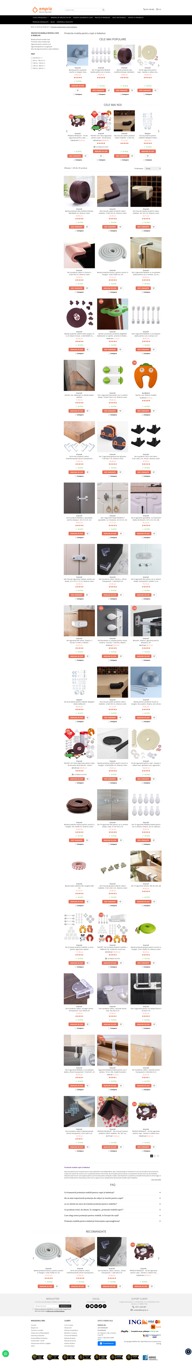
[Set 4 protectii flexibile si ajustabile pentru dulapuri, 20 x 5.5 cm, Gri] (79, 498)
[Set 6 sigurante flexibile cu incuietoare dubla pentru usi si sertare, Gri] (146, 314)
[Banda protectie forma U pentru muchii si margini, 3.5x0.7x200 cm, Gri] (112, 252)
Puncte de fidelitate (70, 1335)
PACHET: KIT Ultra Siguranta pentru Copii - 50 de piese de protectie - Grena (101, 137)
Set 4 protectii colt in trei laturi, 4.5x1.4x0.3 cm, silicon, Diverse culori (146, 457)
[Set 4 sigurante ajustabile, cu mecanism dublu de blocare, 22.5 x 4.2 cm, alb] (146, 498)
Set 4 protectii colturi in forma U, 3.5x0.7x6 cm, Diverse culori (79, 273)
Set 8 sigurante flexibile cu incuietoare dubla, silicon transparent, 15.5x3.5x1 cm (79, 1071)
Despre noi (34, 1328)
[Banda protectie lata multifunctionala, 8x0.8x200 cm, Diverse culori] (124, 55)
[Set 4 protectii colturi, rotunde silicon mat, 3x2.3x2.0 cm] (112, 988)
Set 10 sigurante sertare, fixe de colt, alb (146, 886)
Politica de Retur (69, 1343)
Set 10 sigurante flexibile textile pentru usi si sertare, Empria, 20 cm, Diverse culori (101, 71)
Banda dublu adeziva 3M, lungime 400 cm (79, 887)
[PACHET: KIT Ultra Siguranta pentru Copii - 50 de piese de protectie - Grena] (101, 120)
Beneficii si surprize (70, 1333)
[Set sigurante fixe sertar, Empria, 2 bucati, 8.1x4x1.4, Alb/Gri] (79, 620)
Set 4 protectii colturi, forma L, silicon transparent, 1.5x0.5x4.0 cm (113, 580)
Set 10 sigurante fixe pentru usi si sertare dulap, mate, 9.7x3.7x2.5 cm (112, 825)
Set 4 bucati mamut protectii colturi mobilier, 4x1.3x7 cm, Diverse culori (146, 212)
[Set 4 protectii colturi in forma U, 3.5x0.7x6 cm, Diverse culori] (79, 252)
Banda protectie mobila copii (40, 39)
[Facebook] (88, 1306)
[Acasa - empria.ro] (42, 10)
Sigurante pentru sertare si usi (41, 44)
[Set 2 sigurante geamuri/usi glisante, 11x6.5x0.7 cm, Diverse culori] (112, 436)
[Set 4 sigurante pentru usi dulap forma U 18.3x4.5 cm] (146, 988)
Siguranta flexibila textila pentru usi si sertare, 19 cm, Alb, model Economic (112, 1071)
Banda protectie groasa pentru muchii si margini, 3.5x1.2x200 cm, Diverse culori (146, 948)
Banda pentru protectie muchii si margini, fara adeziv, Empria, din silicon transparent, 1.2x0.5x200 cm (77, 71)
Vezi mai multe (156, 1180)
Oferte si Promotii (135, 17)
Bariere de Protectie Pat (61, 17)
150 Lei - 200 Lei (38, 66)
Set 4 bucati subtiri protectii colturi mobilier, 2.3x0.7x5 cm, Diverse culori (113, 212)
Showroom (68, 1328)
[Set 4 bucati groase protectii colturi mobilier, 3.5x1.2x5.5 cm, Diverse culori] (112, 866)
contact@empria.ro (140, 1310)
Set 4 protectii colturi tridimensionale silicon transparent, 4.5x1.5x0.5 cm (79, 1132)
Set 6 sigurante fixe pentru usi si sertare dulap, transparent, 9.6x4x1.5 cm (146, 580)
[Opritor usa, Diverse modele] (146, 375)
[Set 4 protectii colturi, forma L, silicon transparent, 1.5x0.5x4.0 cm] (112, 559)
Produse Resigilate (41, 22)
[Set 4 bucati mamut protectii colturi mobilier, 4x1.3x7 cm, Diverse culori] (146, 191)
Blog (53, 22)
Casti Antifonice (119, 17)
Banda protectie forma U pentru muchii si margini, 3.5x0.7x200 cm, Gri (112, 273)
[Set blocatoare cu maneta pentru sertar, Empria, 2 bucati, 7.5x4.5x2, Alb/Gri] (112, 620)
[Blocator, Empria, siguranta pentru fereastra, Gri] (146, 620)
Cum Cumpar (68, 1325)
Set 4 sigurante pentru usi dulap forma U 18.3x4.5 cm (146, 1009)
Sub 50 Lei (36, 58)
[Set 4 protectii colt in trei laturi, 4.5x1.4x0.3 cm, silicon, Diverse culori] (146, 436)
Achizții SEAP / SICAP (37, 1341)
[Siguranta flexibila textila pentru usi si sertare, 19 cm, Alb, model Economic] (112, 1050)
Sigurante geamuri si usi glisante (41, 47)
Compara (78, 94)
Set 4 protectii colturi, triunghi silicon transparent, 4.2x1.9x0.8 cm (79, 1009)
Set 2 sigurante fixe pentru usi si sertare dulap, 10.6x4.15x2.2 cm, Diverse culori (113, 396)
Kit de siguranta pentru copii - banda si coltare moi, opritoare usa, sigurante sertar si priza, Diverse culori (147, 71)
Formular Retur (69, 1346)
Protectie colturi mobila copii (40, 42)
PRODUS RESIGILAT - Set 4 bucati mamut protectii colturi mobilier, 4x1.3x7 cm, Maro (113, 1132)
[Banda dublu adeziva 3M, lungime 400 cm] (79, 866)
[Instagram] (104, 1306)
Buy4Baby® (146, 393)
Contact (33, 1325)
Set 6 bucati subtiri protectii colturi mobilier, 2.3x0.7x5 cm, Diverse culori (124, 137)
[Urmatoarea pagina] (157, 1156)
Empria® (78, 68)
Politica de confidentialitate (40, 1333)
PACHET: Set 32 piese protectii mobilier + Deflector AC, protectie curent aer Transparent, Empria (112, 948)
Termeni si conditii (37, 1330)
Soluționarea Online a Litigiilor (41, 1343)
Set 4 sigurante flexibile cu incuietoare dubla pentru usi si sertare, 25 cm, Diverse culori (146, 273)
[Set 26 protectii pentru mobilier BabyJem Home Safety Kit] (147, 120)
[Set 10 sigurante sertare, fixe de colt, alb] (146, 866)
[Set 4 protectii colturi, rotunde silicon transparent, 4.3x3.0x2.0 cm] (146, 1050)
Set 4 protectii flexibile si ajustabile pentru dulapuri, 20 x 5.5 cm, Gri (79, 519)
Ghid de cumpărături (71, 1330)
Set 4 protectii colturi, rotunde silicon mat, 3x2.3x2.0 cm (112, 1009)
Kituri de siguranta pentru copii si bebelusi (45, 49)
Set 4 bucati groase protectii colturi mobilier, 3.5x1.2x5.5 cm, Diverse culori (112, 887)
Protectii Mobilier (102, 17)
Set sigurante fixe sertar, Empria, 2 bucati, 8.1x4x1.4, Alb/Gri (79, 641)
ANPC (33, 1346)
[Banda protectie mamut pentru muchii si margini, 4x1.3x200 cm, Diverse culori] (79, 804)
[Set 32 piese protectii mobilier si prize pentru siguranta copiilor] (79, 927)
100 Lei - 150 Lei (38, 63)
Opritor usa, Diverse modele (145, 395)
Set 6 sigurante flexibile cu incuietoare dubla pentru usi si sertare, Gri (146, 335)
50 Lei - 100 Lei (37, 60)
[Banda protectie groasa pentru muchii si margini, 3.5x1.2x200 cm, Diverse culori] (146, 927)
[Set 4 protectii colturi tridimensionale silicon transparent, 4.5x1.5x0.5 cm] (79, 1111)
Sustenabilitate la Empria (39, 1338)
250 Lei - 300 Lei (38, 68)
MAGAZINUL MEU (38, 1321)
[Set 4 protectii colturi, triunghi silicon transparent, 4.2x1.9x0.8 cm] (79, 988)
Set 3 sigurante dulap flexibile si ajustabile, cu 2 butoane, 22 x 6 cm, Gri (112, 519)
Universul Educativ (65, 22)
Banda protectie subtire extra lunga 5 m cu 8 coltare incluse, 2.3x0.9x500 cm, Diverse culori (79, 335)
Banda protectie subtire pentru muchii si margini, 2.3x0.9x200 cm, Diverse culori (112, 764)
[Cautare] (103, 10)
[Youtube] (92, 1306)
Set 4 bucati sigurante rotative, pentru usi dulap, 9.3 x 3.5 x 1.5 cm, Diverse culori (79, 580)
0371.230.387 (140, 1307)
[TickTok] (100, 1306)
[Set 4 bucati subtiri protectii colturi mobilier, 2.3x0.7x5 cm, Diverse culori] (112, 191)
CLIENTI (67, 1321)
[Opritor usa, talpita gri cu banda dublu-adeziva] (79, 375)
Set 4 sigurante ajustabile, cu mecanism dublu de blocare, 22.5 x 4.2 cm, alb (146, 519)
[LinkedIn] (96, 1306)
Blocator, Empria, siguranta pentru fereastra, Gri (146, 641)
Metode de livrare (70, 1341)
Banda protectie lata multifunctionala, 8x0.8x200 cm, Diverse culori (124, 71)
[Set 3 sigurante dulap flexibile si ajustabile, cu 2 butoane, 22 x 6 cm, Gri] (112, 498)
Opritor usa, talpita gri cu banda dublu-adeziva (79, 396)
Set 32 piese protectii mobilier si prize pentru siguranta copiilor (79, 948)
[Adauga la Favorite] (77, 90)
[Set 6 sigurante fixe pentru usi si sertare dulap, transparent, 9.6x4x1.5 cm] (146, 559)
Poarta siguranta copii (83, 17)
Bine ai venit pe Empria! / (40, 27)
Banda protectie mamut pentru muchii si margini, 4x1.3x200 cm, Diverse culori (79, 825)
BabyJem (148, 133)
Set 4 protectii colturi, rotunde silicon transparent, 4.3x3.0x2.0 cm (146, 1071)
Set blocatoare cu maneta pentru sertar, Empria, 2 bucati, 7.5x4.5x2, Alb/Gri (113, 641)
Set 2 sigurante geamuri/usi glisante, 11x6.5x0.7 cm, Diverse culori (112, 457)
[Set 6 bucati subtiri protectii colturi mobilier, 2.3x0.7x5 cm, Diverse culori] (124, 120)
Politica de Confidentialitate (55, 1311)
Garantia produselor (37, 1335)
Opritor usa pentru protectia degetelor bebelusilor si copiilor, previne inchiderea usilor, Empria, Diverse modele (112, 335)
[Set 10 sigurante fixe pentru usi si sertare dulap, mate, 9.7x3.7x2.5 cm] (112, 804)
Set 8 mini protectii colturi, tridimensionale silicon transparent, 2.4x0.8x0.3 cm (79, 457)
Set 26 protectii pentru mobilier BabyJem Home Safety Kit (148, 137)
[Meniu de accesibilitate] (188, 1351)
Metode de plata (69, 1338)
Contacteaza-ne (108, 1343)
